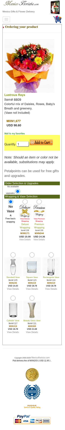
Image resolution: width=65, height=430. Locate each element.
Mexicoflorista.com (40, 357)
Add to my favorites (14, 133)
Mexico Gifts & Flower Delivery (18, 11)
